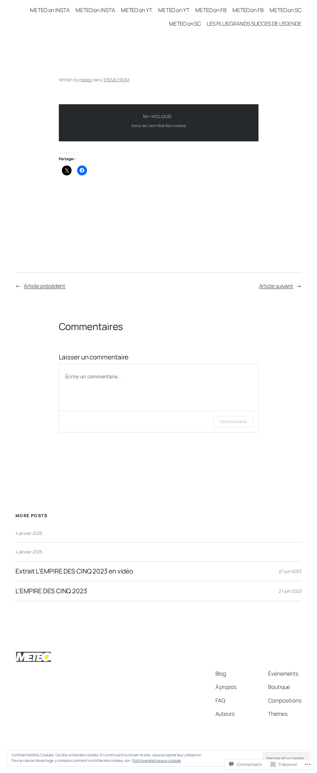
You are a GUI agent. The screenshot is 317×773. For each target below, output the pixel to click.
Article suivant (276, 286)
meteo (85, 80)
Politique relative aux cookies (156, 760)
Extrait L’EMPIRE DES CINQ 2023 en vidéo (74, 571)
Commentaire (233, 421)
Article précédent (44, 286)
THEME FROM (116, 80)
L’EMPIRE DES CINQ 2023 (51, 591)
